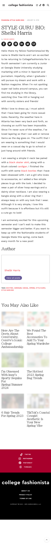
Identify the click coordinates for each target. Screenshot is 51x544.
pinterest (27, 463)
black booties (28, 170)
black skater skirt (19, 162)
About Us (25, 491)
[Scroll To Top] (46, 539)
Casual (25, 288)
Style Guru (40, 288)
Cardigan (18, 288)
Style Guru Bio (17, 20)
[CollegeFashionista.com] (20, 5)
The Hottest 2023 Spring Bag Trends (35, 374)
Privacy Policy (25, 495)
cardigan (22, 166)
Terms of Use (25, 498)
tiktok (28, 454)
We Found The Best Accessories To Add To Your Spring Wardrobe (38, 337)
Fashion (5, 20)
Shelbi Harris (9, 39)
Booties (9, 288)
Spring (32, 288)
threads (28, 467)
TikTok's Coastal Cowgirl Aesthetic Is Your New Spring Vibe (38, 419)
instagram (27, 458)
